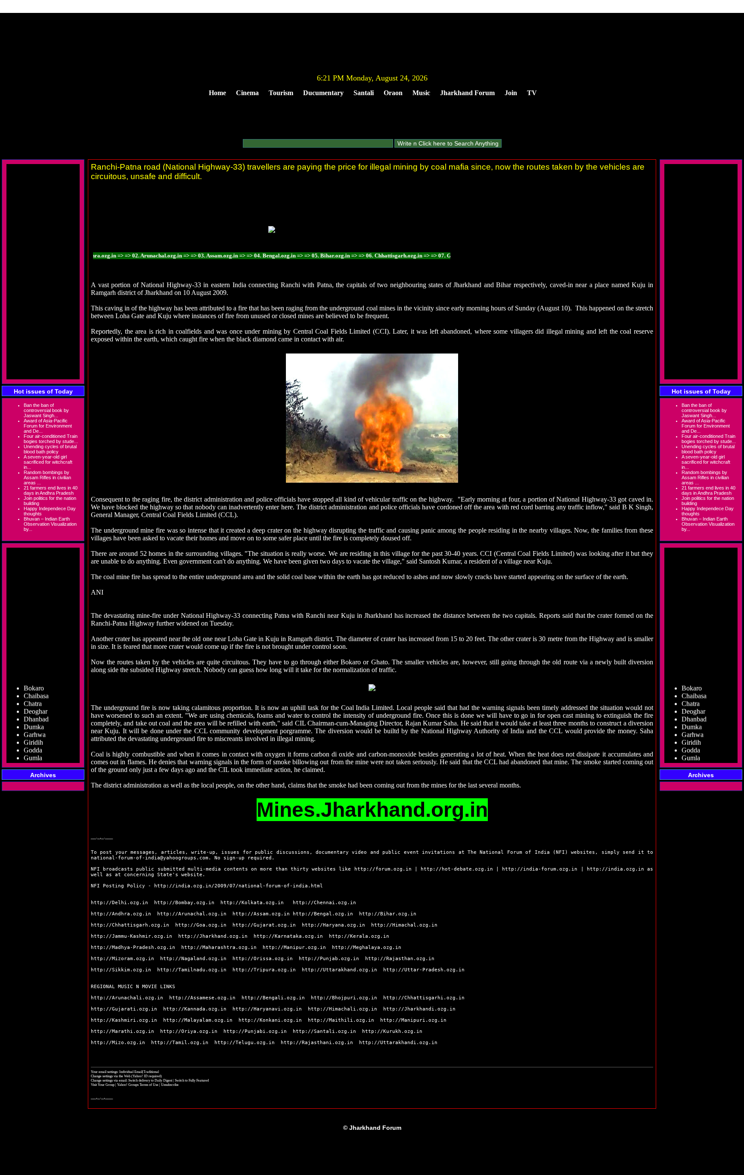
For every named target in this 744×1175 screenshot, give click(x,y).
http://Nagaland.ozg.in (193, 958)
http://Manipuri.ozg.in (413, 1020)
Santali (363, 92)
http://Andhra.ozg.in (121, 914)
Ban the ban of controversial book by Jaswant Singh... (46, 410)
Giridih (33, 732)
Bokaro (34, 678)
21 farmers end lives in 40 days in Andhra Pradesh (51, 490)
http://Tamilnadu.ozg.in (191, 970)
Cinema (247, 92)
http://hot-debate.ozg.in (457, 869)
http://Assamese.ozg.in (202, 998)
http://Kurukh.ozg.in (392, 1031)
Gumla (33, 748)
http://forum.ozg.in (383, 869)
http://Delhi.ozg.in (119, 902)
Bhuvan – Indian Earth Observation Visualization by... (50, 524)
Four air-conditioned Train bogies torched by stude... (51, 439)
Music (421, 92)
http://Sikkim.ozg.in (121, 970)
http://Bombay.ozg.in (184, 902)
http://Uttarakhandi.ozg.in (398, 1042)
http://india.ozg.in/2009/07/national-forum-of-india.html (238, 886)
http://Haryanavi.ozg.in (267, 1009)
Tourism (281, 92)
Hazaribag (38, 756)
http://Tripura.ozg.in (264, 970)
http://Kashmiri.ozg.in (124, 1020)
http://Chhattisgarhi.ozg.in (424, 998)
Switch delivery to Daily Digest (150, 1080)
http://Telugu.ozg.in (244, 1042)
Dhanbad (36, 709)
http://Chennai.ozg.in (324, 902)
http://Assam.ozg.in (261, 914)
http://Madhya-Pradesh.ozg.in (133, 947)
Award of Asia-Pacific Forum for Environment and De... (48, 426)
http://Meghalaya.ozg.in (366, 947)
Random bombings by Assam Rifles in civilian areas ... (47, 477)
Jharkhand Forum (467, 92)
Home (217, 92)
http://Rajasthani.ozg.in (317, 1042)
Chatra (33, 694)
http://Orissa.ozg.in (262, 958)
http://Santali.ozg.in (324, 1031)
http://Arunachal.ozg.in (191, 914)
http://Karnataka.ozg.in (288, 936)
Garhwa (35, 725)
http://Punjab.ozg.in (329, 958)
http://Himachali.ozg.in (342, 1009)
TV (532, 92)
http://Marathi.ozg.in (122, 1031)
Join (511, 92)
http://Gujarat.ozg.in (264, 925)
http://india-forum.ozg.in (539, 869)
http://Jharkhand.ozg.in (213, 936)
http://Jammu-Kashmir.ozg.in (131, 936)
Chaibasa (36, 686)
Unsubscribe (170, 1084)
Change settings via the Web (110, 1076)
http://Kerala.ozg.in (359, 936)
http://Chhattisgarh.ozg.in (130, 925)
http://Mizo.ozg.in (118, 1042)
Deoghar (35, 701)
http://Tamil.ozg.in (179, 1042)
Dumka (34, 717)
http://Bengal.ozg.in (323, 914)
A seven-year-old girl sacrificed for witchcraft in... (48, 462)
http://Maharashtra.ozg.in (219, 947)
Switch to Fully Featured (192, 1080)
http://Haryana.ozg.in (333, 925)
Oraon (393, 92)
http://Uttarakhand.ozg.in (339, 970)
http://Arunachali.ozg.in (127, 998)
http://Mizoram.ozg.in (122, 958)
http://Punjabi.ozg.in (255, 1031)
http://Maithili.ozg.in (341, 1020)
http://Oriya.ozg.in (188, 1031)
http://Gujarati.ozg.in (124, 1009)
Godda (33, 740)
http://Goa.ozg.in (200, 925)
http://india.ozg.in (615, 869)
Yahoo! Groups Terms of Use (138, 1084)
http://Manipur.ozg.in (294, 947)
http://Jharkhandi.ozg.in (419, 1009)
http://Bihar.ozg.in (387, 914)
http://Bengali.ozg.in (273, 998)
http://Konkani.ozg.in (270, 1020)
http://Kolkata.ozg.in (252, 902)
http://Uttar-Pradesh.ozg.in (424, 970)
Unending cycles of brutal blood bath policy (50, 449)
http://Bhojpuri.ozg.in (344, 998)
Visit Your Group (103, 1084)
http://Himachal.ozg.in (404, 925)
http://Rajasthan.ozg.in (399, 958)
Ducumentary (323, 92)
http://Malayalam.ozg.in (197, 1020)
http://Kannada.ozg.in (194, 1009)
